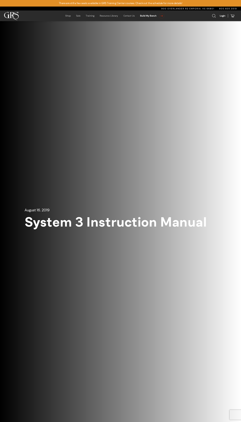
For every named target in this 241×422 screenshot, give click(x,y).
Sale (78, 15)
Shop (68, 15)
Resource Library (109, 15)
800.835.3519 (228, 9)
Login (222, 15)
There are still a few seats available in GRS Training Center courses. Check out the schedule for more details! (120, 3)
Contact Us (129, 15)
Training (90, 15)
